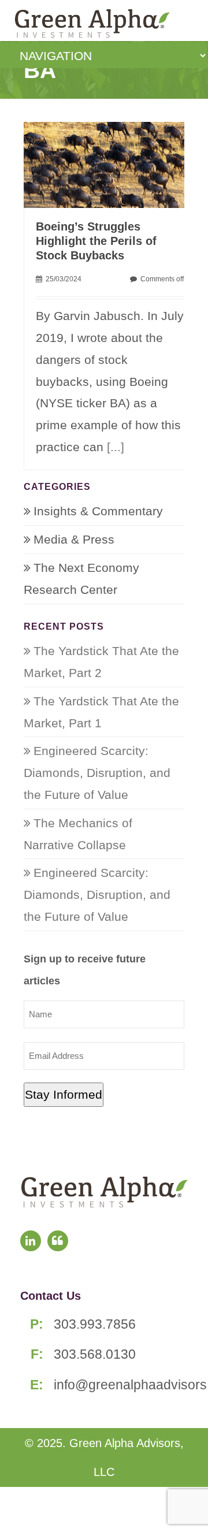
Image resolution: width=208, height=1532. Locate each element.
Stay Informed (63, 1094)
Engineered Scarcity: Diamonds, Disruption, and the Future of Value (97, 772)
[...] (115, 446)
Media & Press (74, 539)
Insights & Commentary (98, 511)
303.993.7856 (95, 1324)
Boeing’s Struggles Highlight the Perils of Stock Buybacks (96, 241)
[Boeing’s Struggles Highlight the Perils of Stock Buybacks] (110, 163)
